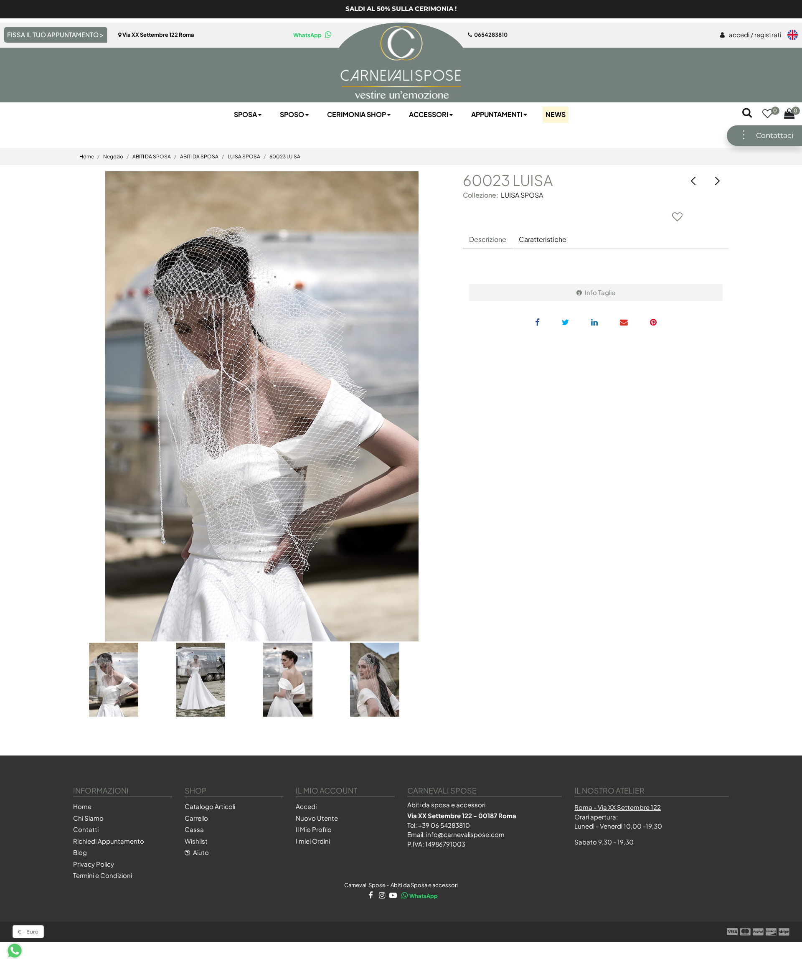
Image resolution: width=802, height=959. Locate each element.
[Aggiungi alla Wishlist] (677, 216)
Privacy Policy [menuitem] (93, 864)
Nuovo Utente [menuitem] (317, 818)
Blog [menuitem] (80, 852)
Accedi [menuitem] (306, 806)
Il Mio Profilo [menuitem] (314, 829)
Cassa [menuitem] (194, 829)
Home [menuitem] (82, 806)
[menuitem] (750, 35)
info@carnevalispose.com (465, 834)
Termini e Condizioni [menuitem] (102, 875)
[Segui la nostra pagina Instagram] (381, 896)
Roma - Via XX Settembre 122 (617, 807)
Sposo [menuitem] (292, 114)
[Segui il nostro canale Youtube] (392, 896)
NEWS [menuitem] (556, 114)
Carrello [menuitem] (196, 818)
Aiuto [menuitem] (200, 852)
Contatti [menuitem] (86, 829)
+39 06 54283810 (444, 825)
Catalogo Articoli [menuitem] (210, 806)
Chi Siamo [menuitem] (88, 818)
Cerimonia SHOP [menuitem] (357, 114)
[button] (262, 406)
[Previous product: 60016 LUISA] (694, 180)
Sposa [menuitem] (246, 114)
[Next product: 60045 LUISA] (717, 180)
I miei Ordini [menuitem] (313, 841)
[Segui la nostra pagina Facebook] (370, 896)
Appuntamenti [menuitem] (497, 114)
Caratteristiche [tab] (542, 239)
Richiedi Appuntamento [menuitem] (108, 841)
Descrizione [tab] (487, 239)
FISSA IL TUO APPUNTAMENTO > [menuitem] (55, 34)
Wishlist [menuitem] (196, 841)
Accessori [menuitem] (429, 114)
